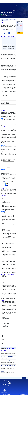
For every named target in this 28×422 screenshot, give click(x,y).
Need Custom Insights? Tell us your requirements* (11, 212)
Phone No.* (8, 210)
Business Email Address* (9, 208)
